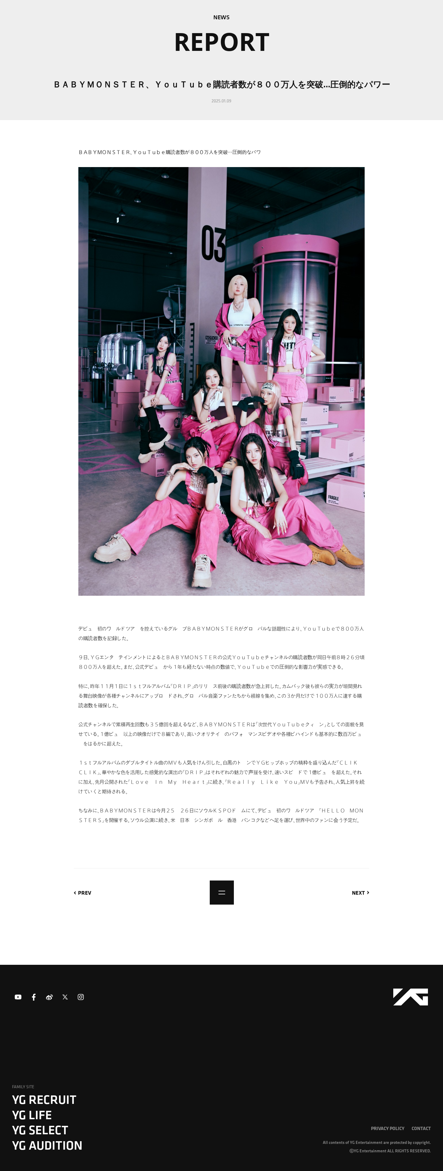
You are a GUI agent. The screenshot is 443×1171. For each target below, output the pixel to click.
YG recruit (44, 1099)
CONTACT (421, 1128)
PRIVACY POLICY (387, 1128)
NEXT (358, 892)
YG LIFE (32, 1115)
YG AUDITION (47, 1145)
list (222, 893)
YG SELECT (40, 1130)
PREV (84, 892)
